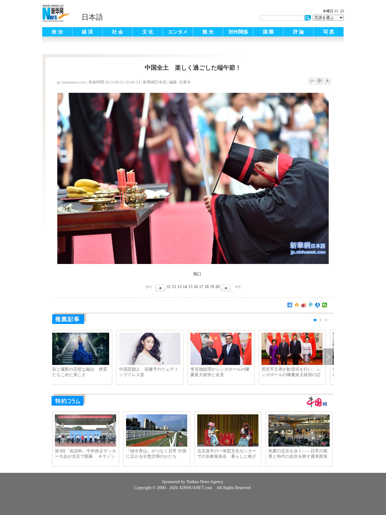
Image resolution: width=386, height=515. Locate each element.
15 (190, 286)
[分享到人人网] (317, 305)
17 (201, 286)
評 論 (298, 31)
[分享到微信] (324, 305)
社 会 (117, 31)
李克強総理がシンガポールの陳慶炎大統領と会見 (227, 372)
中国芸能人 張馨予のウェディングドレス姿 (156, 372)
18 (206, 286)
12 (174, 286)
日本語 (92, 17)
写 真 (328, 31)
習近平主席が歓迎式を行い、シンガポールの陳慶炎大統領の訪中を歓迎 (298, 372)
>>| (236, 286)
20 (217, 286)
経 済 (87, 31)
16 (196, 286)
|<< (149, 286)
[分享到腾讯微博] (310, 305)
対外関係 (238, 31)
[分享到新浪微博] (303, 305)
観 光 (208, 31)
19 (212, 286)
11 (169, 286)
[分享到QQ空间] (296, 305)
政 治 (57, 31)
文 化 (147, 31)
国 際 (268, 31)
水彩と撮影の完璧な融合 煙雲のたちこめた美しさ (85, 372)
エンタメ (178, 31)
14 (185, 286)
